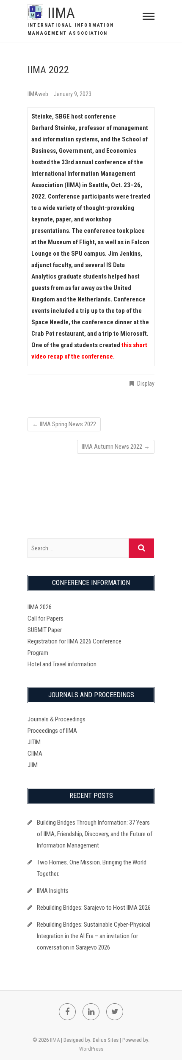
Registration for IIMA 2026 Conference (74, 641)
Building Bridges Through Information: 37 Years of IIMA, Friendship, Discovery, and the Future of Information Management (94, 834)
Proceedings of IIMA (52, 730)
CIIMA (35, 753)
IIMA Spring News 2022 (64, 424)
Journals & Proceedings (56, 719)
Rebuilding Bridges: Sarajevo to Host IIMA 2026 (94, 907)
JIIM (33, 765)
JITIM (34, 742)
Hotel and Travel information (62, 664)
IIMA (61, 12)
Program (38, 653)
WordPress (91, 1049)
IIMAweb (39, 94)
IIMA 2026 (40, 607)
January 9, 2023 (72, 94)
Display (145, 383)
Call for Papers (45, 618)
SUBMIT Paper (45, 630)
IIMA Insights (53, 890)
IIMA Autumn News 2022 (116, 446)
